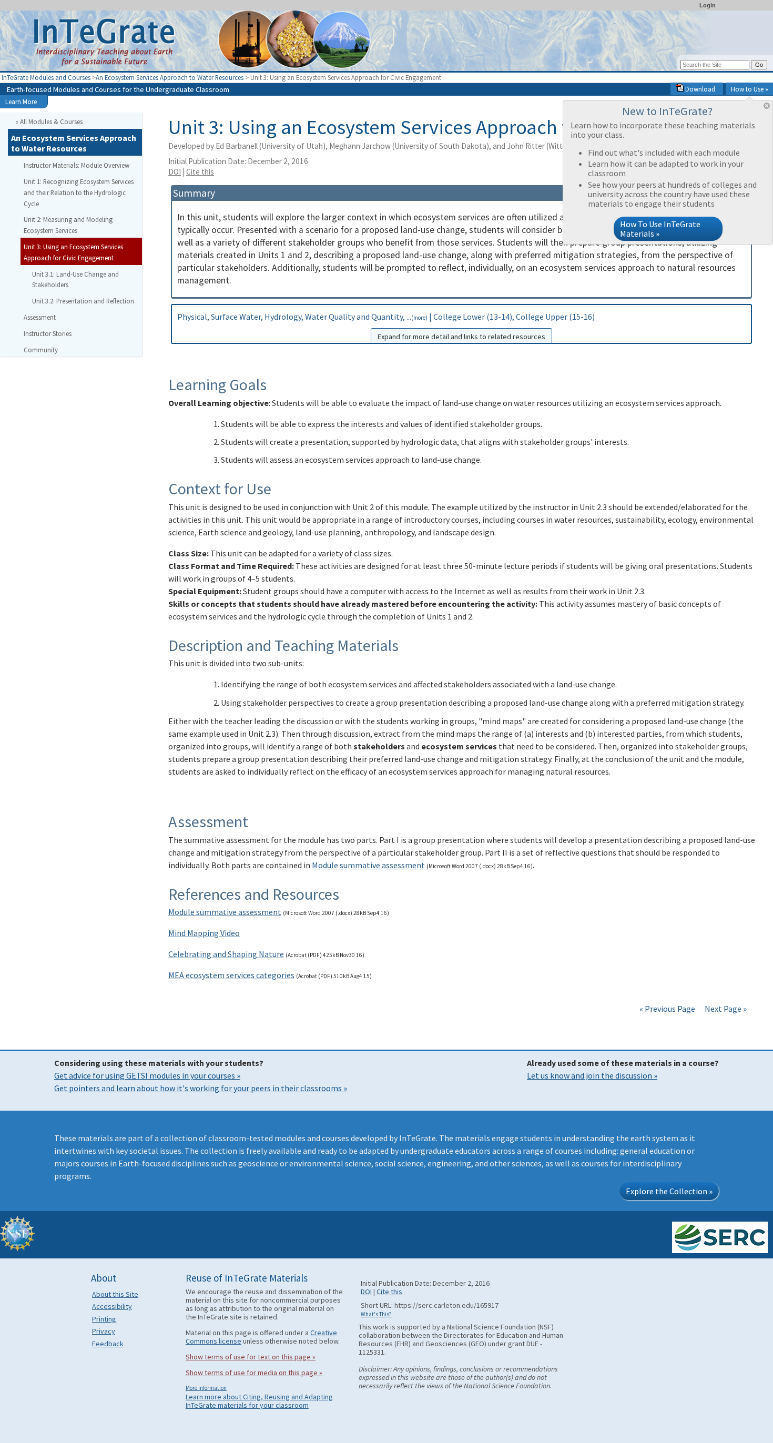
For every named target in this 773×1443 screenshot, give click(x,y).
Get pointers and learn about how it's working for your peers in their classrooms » (200, 1088)
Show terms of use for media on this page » (254, 1372)
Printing (104, 1319)
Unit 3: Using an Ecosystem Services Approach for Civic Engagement (73, 252)
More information (206, 1387)
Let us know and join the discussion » (592, 1075)
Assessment (40, 317)
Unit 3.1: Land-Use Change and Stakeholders (75, 279)
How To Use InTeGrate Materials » (660, 229)
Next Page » (725, 1008)
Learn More (21, 101)
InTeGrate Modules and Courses (46, 77)
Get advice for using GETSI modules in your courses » (147, 1075)
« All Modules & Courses (49, 121)
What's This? (376, 1314)
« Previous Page (667, 1008)
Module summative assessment (368, 865)
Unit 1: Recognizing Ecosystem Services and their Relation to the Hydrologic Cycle (79, 192)
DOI (174, 172)
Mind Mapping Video (204, 933)
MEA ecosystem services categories (231, 975)
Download (699, 89)
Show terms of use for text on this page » (251, 1356)
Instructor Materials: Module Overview (76, 165)
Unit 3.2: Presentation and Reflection (83, 301)
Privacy (103, 1331)
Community (41, 349)
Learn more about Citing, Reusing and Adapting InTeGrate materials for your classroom (259, 1401)
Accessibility (112, 1306)
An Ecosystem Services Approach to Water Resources (169, 77)
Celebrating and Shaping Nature (226, 954)
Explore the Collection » (669, 1191)
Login (707, 5)
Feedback (108, 1343)
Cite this (200, 172)
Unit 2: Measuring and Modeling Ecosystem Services (68, 225)
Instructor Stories (48, 333)
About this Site (115, 1294)
